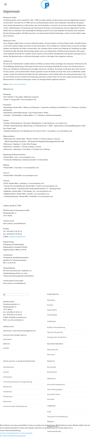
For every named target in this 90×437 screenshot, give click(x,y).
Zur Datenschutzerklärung (9, 436)
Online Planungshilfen (54, 389)
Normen (6, 372)
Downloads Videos (53, 394)
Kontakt (7, 339)
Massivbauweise (52, 349)
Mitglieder (50, 421)
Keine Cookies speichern (23, 433)
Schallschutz (7, 391)
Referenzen (51, 354)
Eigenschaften (52, 310)
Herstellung (51, 300)
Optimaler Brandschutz (55, 332)
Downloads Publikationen (56, 384)
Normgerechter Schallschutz (57, 337)
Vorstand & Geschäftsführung (57, 416)
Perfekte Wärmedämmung (56, 327)
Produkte (50, 305)
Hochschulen (51, 367)
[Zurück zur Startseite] (45, 4)
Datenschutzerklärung (15, 335)
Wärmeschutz (8, 396)
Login (6, 348)
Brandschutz (7, 387)
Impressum (8, 326)
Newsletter (50, 399)
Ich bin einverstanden (7, 433)
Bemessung (7, 401)
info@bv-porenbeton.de (17, 236)
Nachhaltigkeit (52, 315)
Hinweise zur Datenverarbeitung (19, 331)
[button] (5, 4)
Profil (49, 412)
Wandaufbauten (8, 367)
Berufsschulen (52, 372)
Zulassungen (7, 377)
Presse (6, 344)
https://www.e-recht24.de (17, 84)
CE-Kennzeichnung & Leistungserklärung (17, 382)
